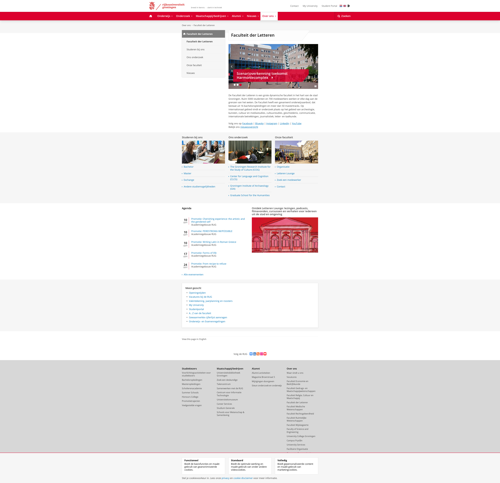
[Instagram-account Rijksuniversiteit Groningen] (261, 354)
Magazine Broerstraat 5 (263, 377)
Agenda (186, 208)
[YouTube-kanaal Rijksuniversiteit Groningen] (265, 354)
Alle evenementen (193, 274)
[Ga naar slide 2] (237, 84)
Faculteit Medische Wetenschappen (296, 408)
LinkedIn (284, 123)
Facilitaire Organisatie (297, 449)
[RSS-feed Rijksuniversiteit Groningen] (258, 354)
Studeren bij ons (192, 137)
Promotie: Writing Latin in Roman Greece (213, 241)
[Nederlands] (341, 6)
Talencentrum (224, 384)
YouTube (296, 123)
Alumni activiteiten (261, 372)
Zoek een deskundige (227, 379)
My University (310, 5)
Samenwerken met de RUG (230, 388)
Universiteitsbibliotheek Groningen (228, 374)
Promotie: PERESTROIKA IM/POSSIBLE (211, 231)
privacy (225, 478)
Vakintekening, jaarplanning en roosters (211, 300)
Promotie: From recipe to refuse (208, 263)
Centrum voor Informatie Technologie (229, 394)
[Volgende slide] (315, 66)
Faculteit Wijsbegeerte (297, 425)
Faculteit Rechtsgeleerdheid (300, 413)
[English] (344, 6)
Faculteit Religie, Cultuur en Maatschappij (300, 397)
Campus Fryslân (294, 440)
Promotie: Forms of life (204, 252)
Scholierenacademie (192, 388)
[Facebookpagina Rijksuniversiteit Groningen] (251, 354)
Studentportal (196, 309)
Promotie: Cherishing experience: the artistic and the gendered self (218, 220)
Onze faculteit (284, 137)
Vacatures (292, 377)
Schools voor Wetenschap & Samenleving (230, 414)
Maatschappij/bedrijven (230, 368)
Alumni (256, 368)
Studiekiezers (189, 368)
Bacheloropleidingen (192, 379)
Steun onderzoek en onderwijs (267, 385)
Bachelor (188, 166)
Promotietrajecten (191, 401)
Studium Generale (226, 408)
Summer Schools (190, 392)
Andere (199, 186)
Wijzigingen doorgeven (263, 381)
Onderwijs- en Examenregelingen (207, 321)
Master (187, 173)
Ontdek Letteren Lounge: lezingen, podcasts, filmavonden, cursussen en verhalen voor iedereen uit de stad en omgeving (284, 211)
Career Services (224, 403)
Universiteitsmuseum (227, 399)
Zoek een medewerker (289, 179)
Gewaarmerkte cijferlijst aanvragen (208, 317)
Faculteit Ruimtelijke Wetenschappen (296, 419)
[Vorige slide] (232, 66)
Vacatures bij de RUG (200, 296)
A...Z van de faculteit (200, 313)
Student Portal (329, 5)
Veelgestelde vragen (192, 405)
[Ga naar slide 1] (234, 84)
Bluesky (259, 123)
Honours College (190, 396)
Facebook (247, 123)
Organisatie (283, 166)
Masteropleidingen (191, 384)
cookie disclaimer (243, 478)
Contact (294, 5)
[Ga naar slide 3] (240, 84)
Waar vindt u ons (295, 372)
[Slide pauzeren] (315, 86)
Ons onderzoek (238, 137)
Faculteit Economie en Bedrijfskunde (297, 383)
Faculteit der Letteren (204, 25)
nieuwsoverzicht (249, 127)
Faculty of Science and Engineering (297, 430)
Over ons (186, 25)
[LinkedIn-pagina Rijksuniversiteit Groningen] (254, 354)
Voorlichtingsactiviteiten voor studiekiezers (196, 374)
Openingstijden (197, 292)
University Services (296, 444)
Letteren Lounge (286, 173)
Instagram (271, 123)
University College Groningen (301, 436)
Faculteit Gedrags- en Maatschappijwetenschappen (301, 390)
